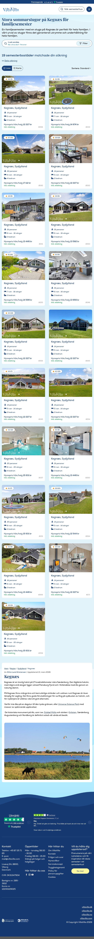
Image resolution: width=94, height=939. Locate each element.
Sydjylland (22, 668)
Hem (6, 668)
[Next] (41, 89)
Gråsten (72, 712)
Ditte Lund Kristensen (16, 672)
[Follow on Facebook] (26, 875)
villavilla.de (87, 911)
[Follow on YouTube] (32, 875)
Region (13, 668)
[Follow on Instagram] (29, 875)
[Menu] (89, 9)
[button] (41, 79)
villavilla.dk (87, 907)
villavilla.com (86, 918)
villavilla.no (87, 914)
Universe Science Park (68, 704)
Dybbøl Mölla (50, 712)
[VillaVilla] (10, 9)
